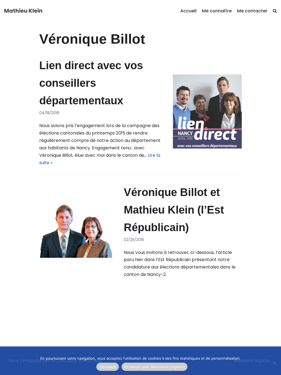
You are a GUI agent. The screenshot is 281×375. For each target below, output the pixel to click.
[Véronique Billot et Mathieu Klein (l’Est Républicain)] (76, 231)
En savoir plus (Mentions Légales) (154, 367)
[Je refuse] (274, 363)
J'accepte (107, 367)
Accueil (188, 11)
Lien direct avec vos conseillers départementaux (91, 83)
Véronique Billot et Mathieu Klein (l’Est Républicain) (174, 209)
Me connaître (217, 11)
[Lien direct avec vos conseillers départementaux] (207, 111)
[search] (275, 11)
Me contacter (252, 11)
